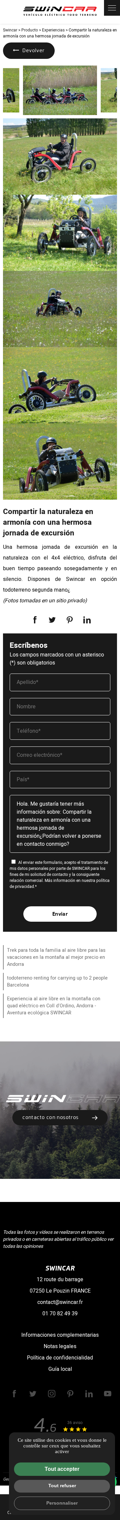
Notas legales (60, 1346)
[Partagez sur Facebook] (35, 620)
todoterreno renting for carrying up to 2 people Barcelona (57, 982)
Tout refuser (62, 1485)
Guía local (60, 1369)
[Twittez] (52, 620)
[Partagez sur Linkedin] (87, 620)
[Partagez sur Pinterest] (70, 620)
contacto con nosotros (50, 1117)
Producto (29, 30)
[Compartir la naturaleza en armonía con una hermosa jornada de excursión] (60, 90)
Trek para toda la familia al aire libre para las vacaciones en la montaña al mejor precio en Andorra (56, 957)
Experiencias (53, 30)
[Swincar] (60, 12)
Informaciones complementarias (60, 1335)
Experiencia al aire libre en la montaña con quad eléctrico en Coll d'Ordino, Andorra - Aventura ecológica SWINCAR (53, 1005)
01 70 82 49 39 (60, 1314)
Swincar (10, 30)
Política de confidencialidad (60, 1358)
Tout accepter (62, 1469)
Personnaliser (62, 1503)
